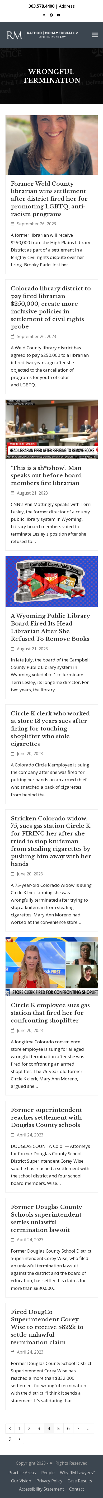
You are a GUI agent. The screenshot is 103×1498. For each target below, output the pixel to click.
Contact (76, 1489)
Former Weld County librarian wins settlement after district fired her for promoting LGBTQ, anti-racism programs (49, 199)
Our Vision (21, 1481)
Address (67, 6)
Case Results (80, 1481)
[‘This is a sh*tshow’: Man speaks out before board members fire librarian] (52, 429)
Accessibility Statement (41, 1489)
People (48, 1473)
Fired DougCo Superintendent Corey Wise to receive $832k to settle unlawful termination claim (47, 1327)
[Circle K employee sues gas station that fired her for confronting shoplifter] (52, 966)
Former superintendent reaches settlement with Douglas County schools (46, 1118)
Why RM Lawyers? (77, 1473)
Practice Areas (22, 1473)
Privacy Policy (49, 1481)
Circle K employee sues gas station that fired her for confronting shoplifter (50, 1013)
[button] (95, 35)
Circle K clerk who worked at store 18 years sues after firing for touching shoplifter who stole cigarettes (50, 728)
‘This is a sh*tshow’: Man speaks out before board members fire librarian (46, 476)
